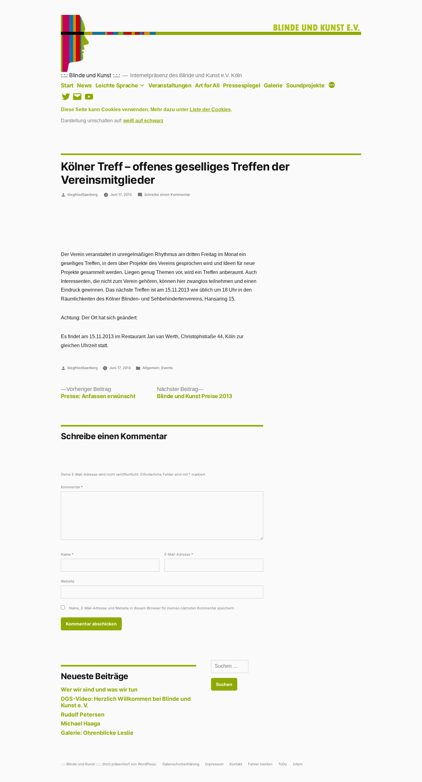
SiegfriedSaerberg (82, 194)
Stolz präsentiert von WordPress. (130, 764)
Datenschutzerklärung (180, 764)
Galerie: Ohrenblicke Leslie (97, 732)
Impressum (214, 764)
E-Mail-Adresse (178, 554)
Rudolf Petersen (82, 714)
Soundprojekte (305, 85)
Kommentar (72, 487)
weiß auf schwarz (143, 121)
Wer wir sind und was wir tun (99, 689)
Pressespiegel (241, 85)
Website (67, 581)
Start (67, 85)
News (84, 85)
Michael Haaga (80, 723)
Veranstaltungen (170, 85)
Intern (298, 764)
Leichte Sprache (116, 85)
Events (167, 368)
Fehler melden (260, 764)
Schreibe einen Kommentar (167, 194)
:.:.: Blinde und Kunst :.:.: (90, 75)
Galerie (273, 85)
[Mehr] (331, 85)
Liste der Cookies (210, 110)
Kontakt (236, 764)
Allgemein (150, 368)
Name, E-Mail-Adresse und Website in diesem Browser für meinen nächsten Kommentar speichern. (152, 608)
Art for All (207, 85)
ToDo (282, 764)
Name (67, 554)
